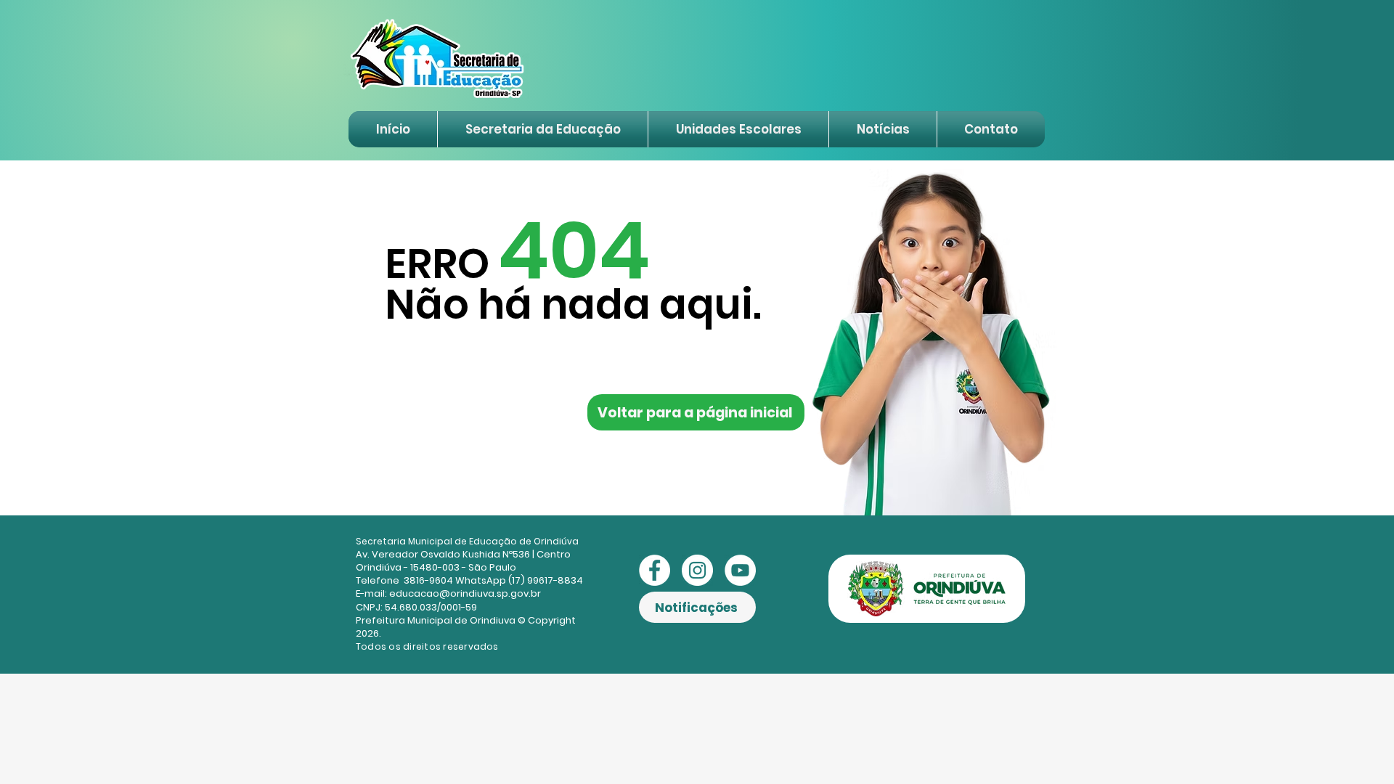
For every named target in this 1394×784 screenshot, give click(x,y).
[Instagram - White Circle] (697, 570)
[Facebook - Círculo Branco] (654, 570)
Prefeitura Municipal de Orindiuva (435, 620)
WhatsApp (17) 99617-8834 (519, 580)
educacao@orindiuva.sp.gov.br (465, 593)
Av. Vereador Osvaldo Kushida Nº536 (443, 554)
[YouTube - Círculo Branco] (740, 570)
